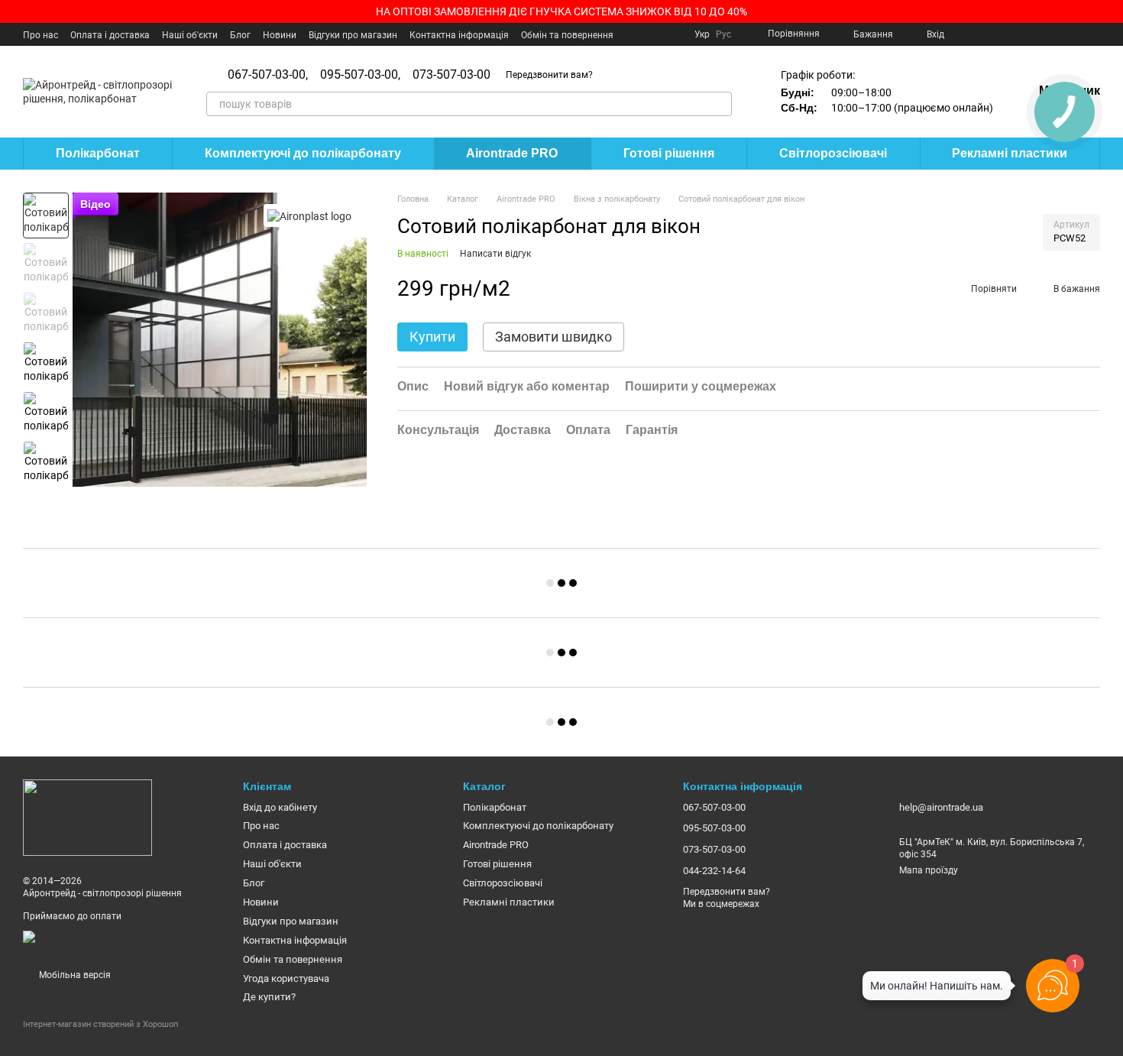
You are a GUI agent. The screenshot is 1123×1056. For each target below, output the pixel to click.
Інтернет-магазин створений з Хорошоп (100, 1024)
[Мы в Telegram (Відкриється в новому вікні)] (1057, 34)
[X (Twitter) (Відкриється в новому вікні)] (1002, 34)
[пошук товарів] (719, 104)
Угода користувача (286, 978)
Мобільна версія (74, 975)
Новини (279, 35)
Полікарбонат (98, 153)
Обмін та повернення (567, 35)
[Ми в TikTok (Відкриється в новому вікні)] (1094, 34)
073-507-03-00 (451, 75)
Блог (240, 35)
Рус (723, 34)
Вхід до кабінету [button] (280, 807)
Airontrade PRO (512, 153)
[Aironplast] (309, 215)
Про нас (40, 35)
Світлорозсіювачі (833, 153)
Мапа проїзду (928, 870)
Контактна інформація (459, 35)
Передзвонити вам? (549, 75)
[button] (1110, 11)
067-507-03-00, (268, 75)
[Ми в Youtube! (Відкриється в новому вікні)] (984, 34)
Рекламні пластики (1009, 153)
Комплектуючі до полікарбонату (303, 153)
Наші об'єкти (190, 35)
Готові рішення (668, 153)
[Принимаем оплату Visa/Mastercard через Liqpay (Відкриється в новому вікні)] (121, 942)
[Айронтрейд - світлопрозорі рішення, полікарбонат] (87, 817)
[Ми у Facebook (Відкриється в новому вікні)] (966, 34)
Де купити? (269, 997)
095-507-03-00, (360, 75)
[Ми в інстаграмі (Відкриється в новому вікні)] (1021, 34)
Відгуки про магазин (353, 35)
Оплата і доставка (110, 35)
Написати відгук (495, 253)
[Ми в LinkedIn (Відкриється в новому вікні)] (1076, 34)
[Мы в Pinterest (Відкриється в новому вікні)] (1039, 34)
